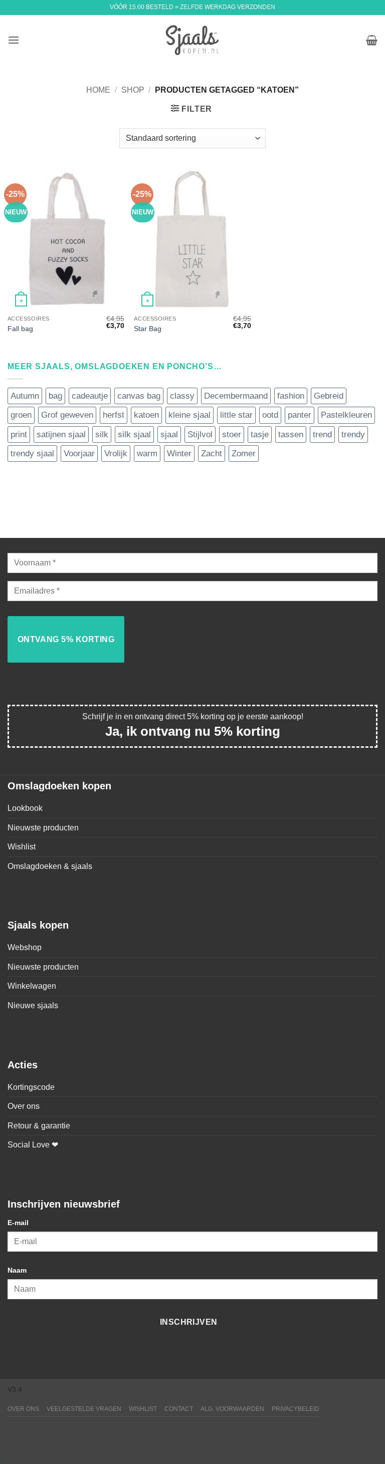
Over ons (24, 1106)
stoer (231, 434)
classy (182, 396)
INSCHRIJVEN (189, 1322)
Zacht (211, 453)
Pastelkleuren (346, 415)
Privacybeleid (295, 1409)
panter (299, 415)
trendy (353, 434)
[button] (14, 40)
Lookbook (25, 808)
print (19, 434)
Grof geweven (67, 415)
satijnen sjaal (61, 434)
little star (236, 415)
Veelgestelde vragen (84, 1409)
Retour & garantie (39, 1125)
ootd (270, 415)
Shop (132, 90)
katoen (146, 415)
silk (101, 434)
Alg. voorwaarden (232, 1409)
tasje (260, 434)
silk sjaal (134, 434)
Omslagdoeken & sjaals (50, 866)
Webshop (25, 947)
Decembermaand (236, 396)
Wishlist (22, 846)
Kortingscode (31, 1087)
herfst (113, 415)
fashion (290, 396)
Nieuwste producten (43, 827)
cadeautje (90, 396)
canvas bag (138, 396)
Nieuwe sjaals (33, 1005)
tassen (290, 434)
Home (98, 90)
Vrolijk (115, 453)
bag (55, 396)
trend (322, 434)
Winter (179, 453)
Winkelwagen (32, 986)
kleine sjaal (189, 415)
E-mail (18, 1223)
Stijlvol (200, 434)
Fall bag (20, 329)
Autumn (25, 396)
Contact (178, 1409)
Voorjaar (79, 453)
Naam (17, 1270)
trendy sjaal (32, 453)
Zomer (244, 453)
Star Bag (147, 329)
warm (147, 453)
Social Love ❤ (33, 1144)
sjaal (169, 434)
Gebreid (328, 396)
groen (21, 415)
